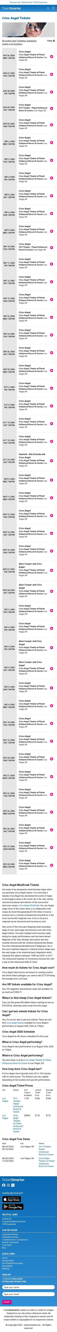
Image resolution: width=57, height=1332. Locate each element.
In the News (7, 1245)
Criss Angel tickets (15, 1023)
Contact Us (6, 1219)
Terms (5, 1258)
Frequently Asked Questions (14, 1221)
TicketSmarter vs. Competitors (15, 1240)
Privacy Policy (8, 1261)
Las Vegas (5, 1099)
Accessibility (7, 1266)
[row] (28, 57)
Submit (6, 1302)
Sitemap (5, 1269)
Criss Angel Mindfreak (29, 905)
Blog (4, 1248)
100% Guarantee (9, 1224)
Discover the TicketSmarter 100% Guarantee (28, 2)
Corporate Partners (10, 1234)
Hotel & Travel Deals (10, 1242)
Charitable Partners (10, 1237)
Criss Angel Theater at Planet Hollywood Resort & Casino (18, 1123)
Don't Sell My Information (12, 1263)
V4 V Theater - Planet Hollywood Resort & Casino (18, 1105)
